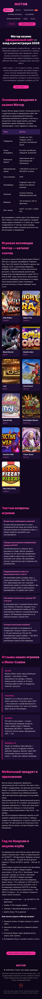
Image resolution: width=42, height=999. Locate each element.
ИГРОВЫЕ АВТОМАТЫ (15, 14)
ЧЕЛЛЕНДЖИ (8, 10)
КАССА (33, 19)
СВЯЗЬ (25, 19)
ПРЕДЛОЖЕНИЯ (30, 10)
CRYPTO (18, 10)
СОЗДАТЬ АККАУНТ (27, 24)
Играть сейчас (20, 87)
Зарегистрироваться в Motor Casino (19, 953)
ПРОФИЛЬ (12, 24)
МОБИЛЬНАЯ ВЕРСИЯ (13, 19)
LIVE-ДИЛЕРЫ (29, 14)
